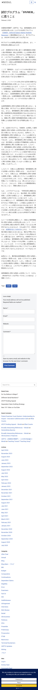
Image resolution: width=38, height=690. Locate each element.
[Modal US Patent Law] (6, 2)
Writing (3, 649)
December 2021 (6, 489)
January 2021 (5, 526)
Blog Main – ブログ (7, 564)
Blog (2, 561)
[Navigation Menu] (31, 2)
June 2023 (4, 460)
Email (5, 316)
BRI (2, 567)
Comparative (5, 574)
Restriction (5, 640)
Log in (3, 661)
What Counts (28, 424)
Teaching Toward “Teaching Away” (19, 441)
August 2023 (5, 457)
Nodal (3, 613)
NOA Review (5, 610)
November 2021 (6, 493)
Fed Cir (3, 594)
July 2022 (4, 473)
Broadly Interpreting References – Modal (14, 428)
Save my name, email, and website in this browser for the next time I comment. (16, 360)
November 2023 (6, 453)
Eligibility (4, 584)
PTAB (3, 636)
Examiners (4, 590)
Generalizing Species (8, 430)
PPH (2, 623)
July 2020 (4, 545)
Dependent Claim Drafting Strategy (12, 404)
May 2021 (4, 513)
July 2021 (4, 506)
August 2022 (5, 470)
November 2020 (6, 532)
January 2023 (5, 463)
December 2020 (6, 529)
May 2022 (4, 476)
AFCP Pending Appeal (8, 401)
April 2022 (4, 480)
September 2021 (7, 499)
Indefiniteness (6, 600)
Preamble (4, 626)
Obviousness (5, 617)
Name (5, 308)
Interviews (4, 607)
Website (6, 324)
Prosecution (5, 633)
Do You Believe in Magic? (9, 394)
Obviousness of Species (9, 436)
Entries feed (5, 665)
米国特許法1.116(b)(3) (13, 229)
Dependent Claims (7, 580)
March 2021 (5, 519)
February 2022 (6, 483)
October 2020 (6, 535)
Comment (7, 332)
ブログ (15, 286)
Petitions (4, 620)
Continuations (6, 577)
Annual (3, 557)
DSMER (9, 286)
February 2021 (6, 522)
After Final (4, 554)
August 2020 (5, 542)
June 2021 (4, 509)
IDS (2, 597)
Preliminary (5, 630)
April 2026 (4, 450)
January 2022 (5, 486)
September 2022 (7, 466)
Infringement (5, 603)
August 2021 (5, 503)
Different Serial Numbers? (9, 397)
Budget (3, 571)
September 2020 (7, 539)
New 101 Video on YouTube (10, 407)
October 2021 (6, 496)
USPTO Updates (6, 646)
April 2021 (4, 516)
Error (3, 587)
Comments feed (6, 668)
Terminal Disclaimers (8, 643)
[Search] (35, 2)
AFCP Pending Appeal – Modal (11, 424)
